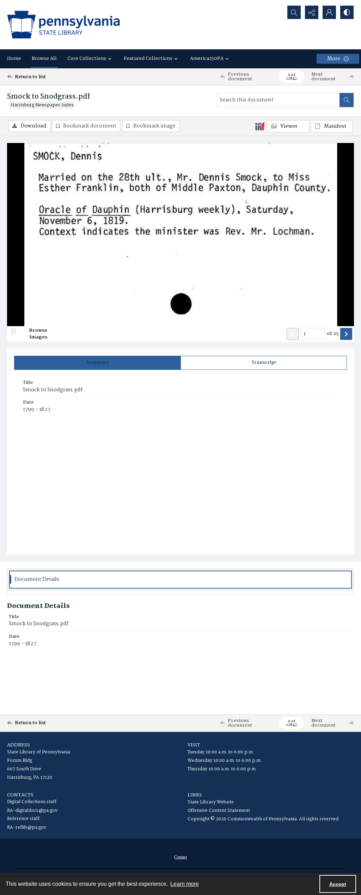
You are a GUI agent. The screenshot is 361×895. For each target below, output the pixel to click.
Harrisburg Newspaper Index (42, 105)
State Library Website (211, 802)
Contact (180, 856)
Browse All (44, 58)
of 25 (332, 333)
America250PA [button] (207, 58)
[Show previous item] (293, 334)
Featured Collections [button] (148, 58)
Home (14, 58)
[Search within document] (346, 100)
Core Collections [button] (86, 58)
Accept (337, 884)
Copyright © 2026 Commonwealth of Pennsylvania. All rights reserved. (263, 819)
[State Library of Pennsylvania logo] (63, 25)
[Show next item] (346, 334)
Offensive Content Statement (219, 810)
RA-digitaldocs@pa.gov (32, 810)
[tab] (97, 362)
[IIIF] (259, 126)
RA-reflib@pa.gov (26, 827)
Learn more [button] (184, 884)
